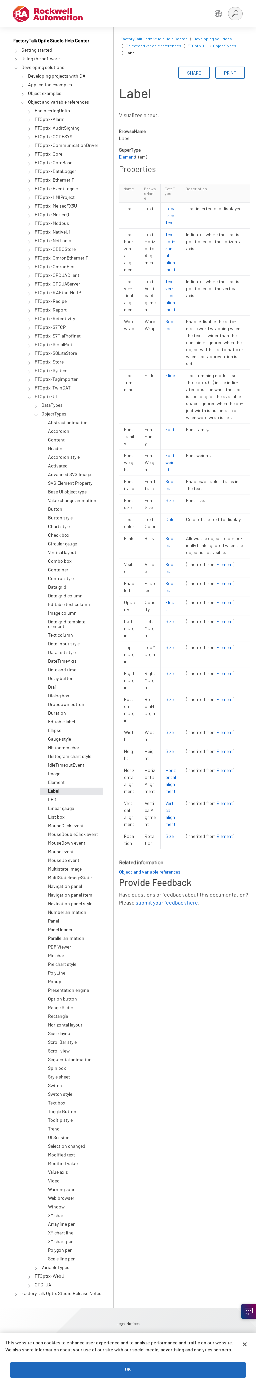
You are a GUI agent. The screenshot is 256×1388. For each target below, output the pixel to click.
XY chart (56, 1215)
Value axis (58, 1172)
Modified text (61, 1155)
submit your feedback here (167, 903)
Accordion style (64, 457)
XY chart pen (61, 1241)
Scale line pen (62, 1259)
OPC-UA (43, 1285)
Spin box (57, 1068)
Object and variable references (58, 102)
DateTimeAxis (62, 661)
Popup (54, 982)
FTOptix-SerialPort (54, 345)
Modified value (63, 1163)
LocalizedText (170, 215)
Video (54, 1181)
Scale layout (60, 1034)
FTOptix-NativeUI (52, 232)
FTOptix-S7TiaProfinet (58, 336)
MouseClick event (66, 826)
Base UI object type (67, 492)
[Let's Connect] (248, 1311)
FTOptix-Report (51, 310)
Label (53, 791)
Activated (58, 466)
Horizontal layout (65, 1025)
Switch (55, 1085)
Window (56, 1207)
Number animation (67, 912)
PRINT (230, 73)
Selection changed (66, 1146)
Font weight (170, 462)
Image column (62, 613)
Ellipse (54, 730)
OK (128, 1369)
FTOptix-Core (48, 154)
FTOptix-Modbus (52, 223)
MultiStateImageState (70, 878)
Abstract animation (68, 422)
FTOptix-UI (46, 396)
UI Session (59, 1137)
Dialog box (58, 696)
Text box (56, 1103)
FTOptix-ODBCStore (55, 249)
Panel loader (60, 930)
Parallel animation (66, 938)
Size (169, 500)
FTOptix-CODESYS (53, 137)
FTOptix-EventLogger (56, 189)
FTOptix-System (51, 370)
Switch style (60, 1094)
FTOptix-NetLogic (53, 241)
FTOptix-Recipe (51, 301)
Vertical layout (62, 552)
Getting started (36, 50)
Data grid (57, 587)
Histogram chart (64, 748)
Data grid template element (66, 624)
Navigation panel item (70, 895)
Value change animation (72, 500)
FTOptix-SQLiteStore (56, 353)
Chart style (59, 526)
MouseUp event (63, 860)
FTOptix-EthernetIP (54, 180)
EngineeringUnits (52, 111)
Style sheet (59, 1077)
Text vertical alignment (170, 295)
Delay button (61, 678)
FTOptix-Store (49, 362)
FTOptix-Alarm (50, 119)
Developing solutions (42, 67)
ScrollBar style (62, 1042)
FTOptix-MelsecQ (52, 215)
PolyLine (56, 973)
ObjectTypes (53, 414)
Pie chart (57, 956)
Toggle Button (62, 1111)
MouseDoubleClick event (73, 834)
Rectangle (58, 1016)
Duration (57, 713)
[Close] (245, 1344)
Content (56, 440)
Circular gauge (62, 544)
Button (55, 509)
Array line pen (62, 1224)
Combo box (60, 561)
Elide (170, 375)
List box (56, 817)
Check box (58, 535)
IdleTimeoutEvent (66, 765)
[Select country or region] (218, 13)
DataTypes (52, 405)
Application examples (50, 85)
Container (58, 570)
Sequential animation (70, 1059)
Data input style (64, 644)
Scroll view (59, 1051)
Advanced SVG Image (69, 474)
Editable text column (69, 604)
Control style (61, 578)
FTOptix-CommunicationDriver (66, 145)
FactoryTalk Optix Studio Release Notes (61, 1293)
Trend (54, 1129)
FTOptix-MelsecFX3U (56, 206)
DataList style (62, 652)
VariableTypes (55, 1267)
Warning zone (61, 1189)
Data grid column (65, 596)
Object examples (44, 93)
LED (52, 800)
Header (55, 448)
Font (170, 429)
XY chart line (60, 1233)
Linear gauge (61, 808)
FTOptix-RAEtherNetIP (58, 293)
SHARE (194, 73)
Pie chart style (62, 964)
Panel (53, 921)
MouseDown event (66, 843)
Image (54, 774)
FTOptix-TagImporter (56, 379)
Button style (60, 518)
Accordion (58, 431)
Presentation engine (68, 990)
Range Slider (60, 1008)
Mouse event (61, 852)
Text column (60, 635)
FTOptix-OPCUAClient (57, 275)
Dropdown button (66, 704)
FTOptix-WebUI (50, 1276)
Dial (52, 687)
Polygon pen (60, 1250)
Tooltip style (60, 1120)
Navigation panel (65, 886)
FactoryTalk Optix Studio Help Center (51, 41)
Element (56, 782)
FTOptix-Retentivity (55, 319)
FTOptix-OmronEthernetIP (61, 258)
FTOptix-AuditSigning (57, 128)
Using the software (40, 59)
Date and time (62, 670)
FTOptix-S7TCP (50, 327)
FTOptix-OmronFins (55, 267)
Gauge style (59, 739)
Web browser (61, 1198)
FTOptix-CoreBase (53, 163)
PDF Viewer (59, 947)
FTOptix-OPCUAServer (57, 284)
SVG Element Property (70, 483)
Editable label (61, 722)
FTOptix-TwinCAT (53, 388)
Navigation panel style (70, 904)
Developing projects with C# (56, 76)
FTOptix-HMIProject (55, 197)
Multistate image (65, 869)
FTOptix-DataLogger (55, 171)
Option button (62, 999)
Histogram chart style (69, 756)
